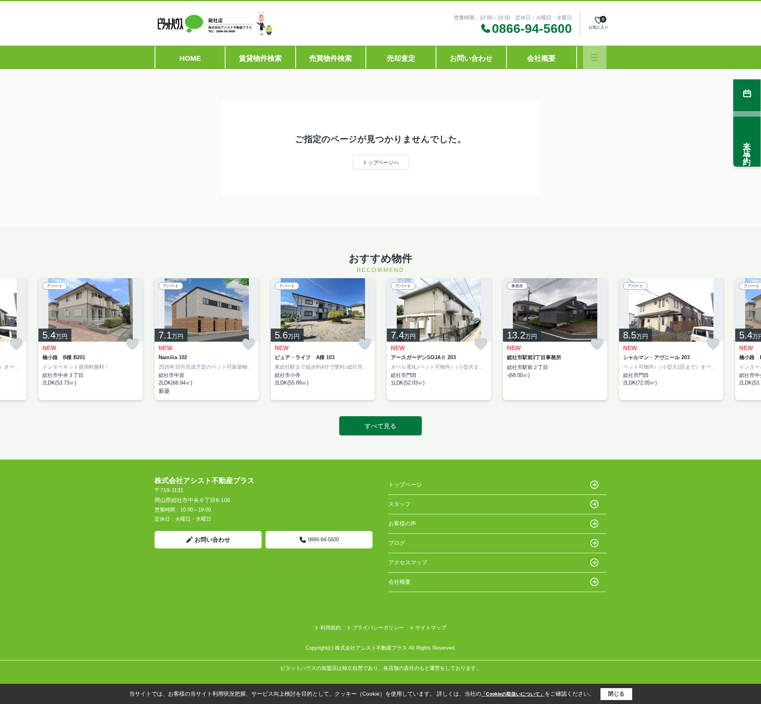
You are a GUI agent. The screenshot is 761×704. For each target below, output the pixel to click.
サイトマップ (430, 628)
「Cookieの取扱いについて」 (513, 694)
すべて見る (380, 426)
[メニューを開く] (594, 57)
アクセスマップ (407, 562)
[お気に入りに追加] (16, 344)
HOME (190, 58)
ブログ (396, 543)
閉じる (616, 694)
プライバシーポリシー (378, 628)
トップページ (405, 484)
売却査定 (401, 58)
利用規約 (330, 628)
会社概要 (541, 58)
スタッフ (399, 504)
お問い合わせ (471, 58)
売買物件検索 (330, 58)
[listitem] (207, 339)
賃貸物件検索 (260, 58)
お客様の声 (402, 523)
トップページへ (381, 162)
